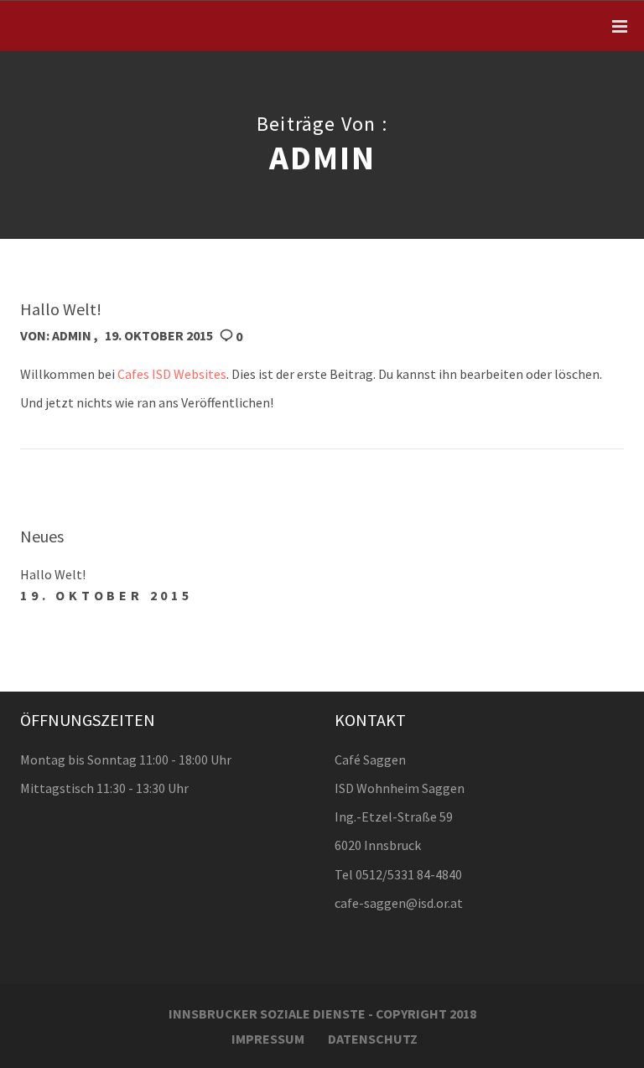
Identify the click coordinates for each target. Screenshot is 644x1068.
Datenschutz (373, 1038)
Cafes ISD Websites (171, 374)
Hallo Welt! (53, 574)
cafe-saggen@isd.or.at (399, 902)
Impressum (267, 1038)
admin (71, 335)
